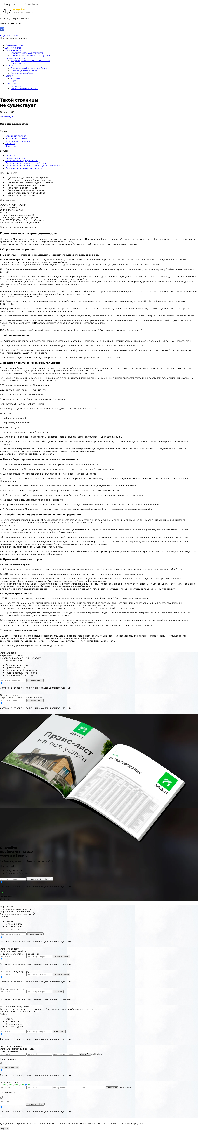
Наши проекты (19, 63)
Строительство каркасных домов (23, 168)
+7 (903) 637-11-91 (9, 35)
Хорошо (4, 1128)
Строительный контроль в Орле (29, 68)
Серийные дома (14, 45)
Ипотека (15, 78)
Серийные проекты (16, 136)
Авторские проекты (16, 138)
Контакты (10, 83)
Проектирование (15, 58)
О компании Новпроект (24, 88)
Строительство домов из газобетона (25, 163)
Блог (13, 81)
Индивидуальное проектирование (30, 60)
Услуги (9, 65)
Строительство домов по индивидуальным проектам (35, 165)
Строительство (13, 50)
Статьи (9, 76)
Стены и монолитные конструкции (30, 55)
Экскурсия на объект (22, 73)
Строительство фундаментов (27, 53)
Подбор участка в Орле (24, 70)
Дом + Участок (13, 48)
